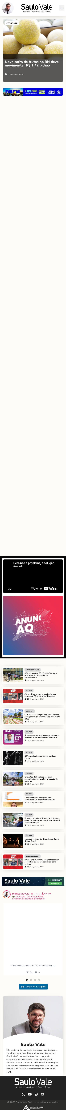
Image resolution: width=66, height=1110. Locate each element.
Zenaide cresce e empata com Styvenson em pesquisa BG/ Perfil (40, 798)
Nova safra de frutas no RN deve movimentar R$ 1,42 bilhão (32, 63)
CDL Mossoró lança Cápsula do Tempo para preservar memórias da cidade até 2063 (42, 716)
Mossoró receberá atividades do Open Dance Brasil (42, 840)
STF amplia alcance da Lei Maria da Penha (41, 757)
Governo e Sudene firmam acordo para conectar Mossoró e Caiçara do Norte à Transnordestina (42, 820)
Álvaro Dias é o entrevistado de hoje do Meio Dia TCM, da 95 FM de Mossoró (42, 736)
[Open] (33, 932)
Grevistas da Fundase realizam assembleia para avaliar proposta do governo (41, 779)
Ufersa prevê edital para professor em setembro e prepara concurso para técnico (42, 861)
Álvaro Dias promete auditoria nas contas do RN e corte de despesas (40, 695)
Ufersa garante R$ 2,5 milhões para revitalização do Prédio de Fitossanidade (41, 675)
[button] (61, 8)
